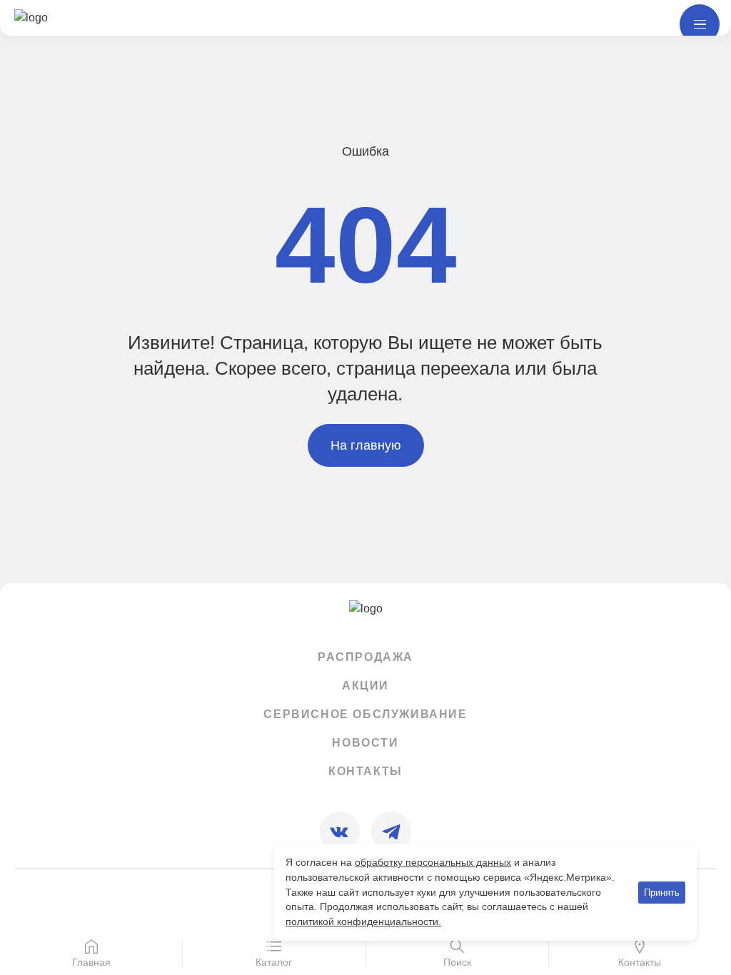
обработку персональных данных (433, 862)
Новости (365, 743)
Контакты (365, 771)
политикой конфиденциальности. (363, 921)
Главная (91, 962)
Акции (365, 686)
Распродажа (365, 657)
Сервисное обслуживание (365, 714)
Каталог (274, 962)
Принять (662, 892)
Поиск (457, 962)
